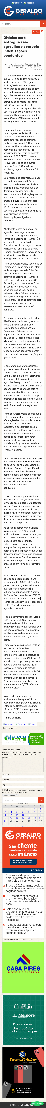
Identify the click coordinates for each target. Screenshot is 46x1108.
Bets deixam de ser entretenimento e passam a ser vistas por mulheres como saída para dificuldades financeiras (25, 914)
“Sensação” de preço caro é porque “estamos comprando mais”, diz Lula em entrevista (23, 878)
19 (17, 818)
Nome (5, 774)
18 (11, 818)
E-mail (5, 780)
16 (41, 815)
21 (29, 818)
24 (5, 821)
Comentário (8, 757)
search (43, 23)
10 (5, 815)
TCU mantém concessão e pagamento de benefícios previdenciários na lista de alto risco (24, 900)
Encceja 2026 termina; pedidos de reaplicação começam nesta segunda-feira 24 (25, 888)
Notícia (36, 32)
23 (40, 818)
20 (23, 818)
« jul (22, 826)
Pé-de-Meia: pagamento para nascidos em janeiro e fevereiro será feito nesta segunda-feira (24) (24, 928)
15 (35, 815)
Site (4, 785)
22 (34, 818)
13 (23, 815)
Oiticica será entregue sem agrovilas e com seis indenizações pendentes (21, 47)
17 (5, 818)
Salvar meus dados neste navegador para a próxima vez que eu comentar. (22, 791)
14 (29, 815)
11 (11, 815)
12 (17, 815)
